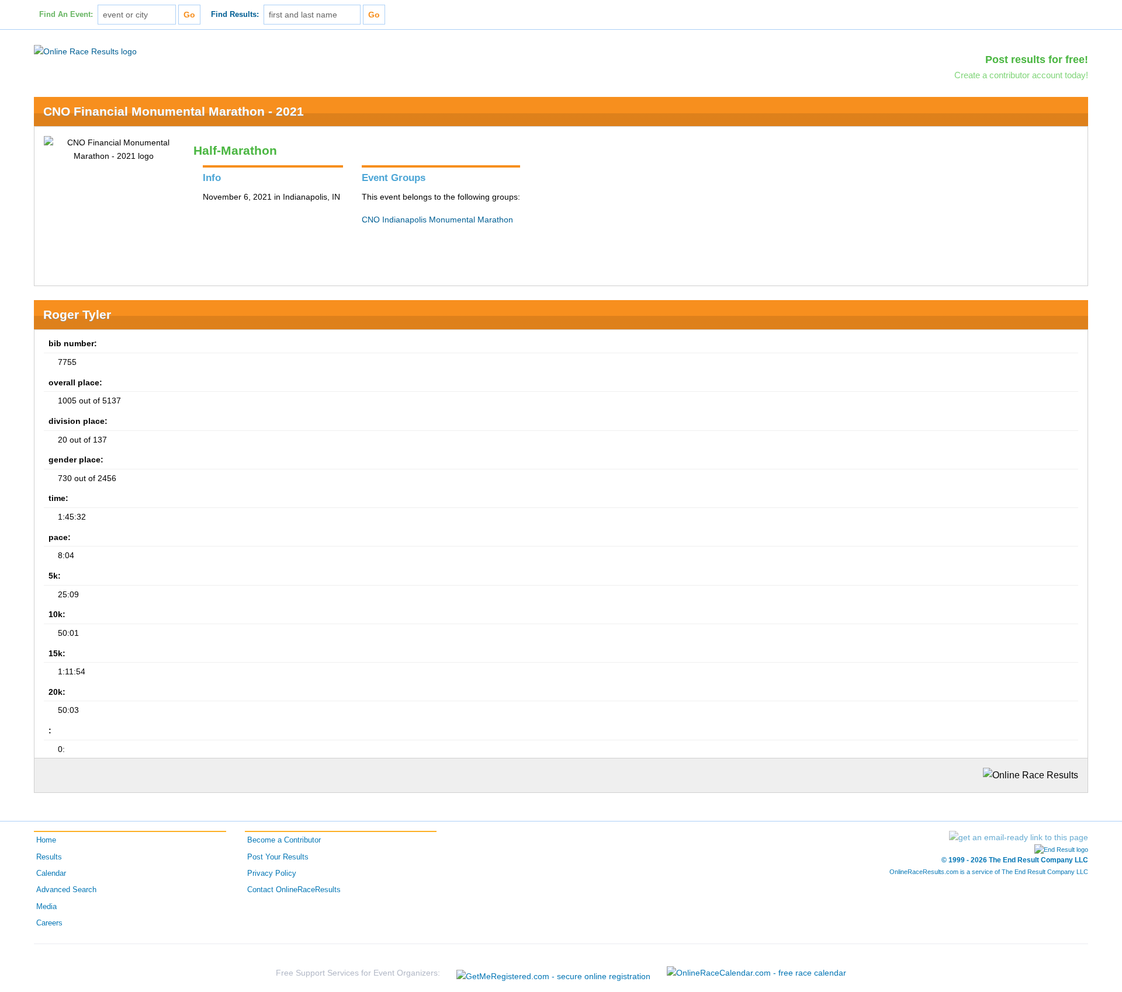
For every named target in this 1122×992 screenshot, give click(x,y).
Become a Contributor (284, 840)
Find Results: (235, 15)
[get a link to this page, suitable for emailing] (1018, 837)
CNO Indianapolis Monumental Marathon (437, 219)
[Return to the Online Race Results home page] (85, 50)
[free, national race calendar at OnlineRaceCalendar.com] (756, 973)
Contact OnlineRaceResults (294, 890)
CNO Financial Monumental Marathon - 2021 (173, 111)
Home (46, 840)
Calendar (51, 873)
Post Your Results (278, 857)
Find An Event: (66, 15)
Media (46, 907)
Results (49, 857)
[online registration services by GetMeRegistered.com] (553, 973)
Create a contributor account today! (1021, 75)
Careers (49, 923)
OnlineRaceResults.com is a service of (988, 871)
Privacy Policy (271, 873)
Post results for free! (1036, 59)
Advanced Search (66, 890)
